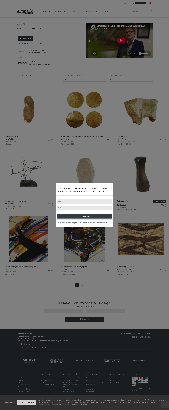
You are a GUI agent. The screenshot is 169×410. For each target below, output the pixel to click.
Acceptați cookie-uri (26, 402)
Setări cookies (10, 402)
